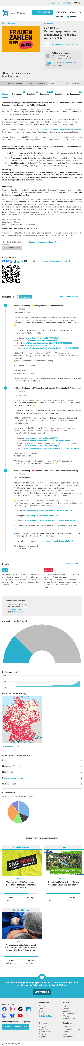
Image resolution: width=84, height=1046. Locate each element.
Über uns (42, 1006)
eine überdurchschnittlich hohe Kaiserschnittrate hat (57, 129)
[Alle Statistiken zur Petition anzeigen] (22, 742)
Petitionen (61, 12)
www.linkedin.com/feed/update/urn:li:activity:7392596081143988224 (51, 448)
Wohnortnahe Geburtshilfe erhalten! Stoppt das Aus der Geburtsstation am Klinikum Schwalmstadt (21, 947)
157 (49, 63)
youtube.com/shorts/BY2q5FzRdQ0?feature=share (50, 441)
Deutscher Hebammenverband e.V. (64, 44)
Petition (5, 94)
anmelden (67, 3)
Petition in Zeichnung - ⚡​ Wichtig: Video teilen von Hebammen (38, 306)
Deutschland (13, 23)
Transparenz (67, 1027)
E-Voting (66, 1016)
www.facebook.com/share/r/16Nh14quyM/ (42, 446)
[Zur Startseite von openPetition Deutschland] (14, 13)
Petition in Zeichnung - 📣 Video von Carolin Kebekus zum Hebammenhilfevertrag (46, 471)
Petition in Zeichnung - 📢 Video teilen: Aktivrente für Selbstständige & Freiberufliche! (47, 388)
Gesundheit (48, 23)
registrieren (54, 3)
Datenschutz (67, 1032)
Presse (42, 1014)
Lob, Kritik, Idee (45, 1016)
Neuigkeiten (31, 93)
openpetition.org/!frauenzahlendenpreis (52, 261)
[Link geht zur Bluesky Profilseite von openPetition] (12, 1015)
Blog (41, 1011)
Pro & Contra (17, 93)
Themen (42, 1034)
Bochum (63, 847)
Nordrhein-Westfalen (21, 847)
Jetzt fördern (42, 992)
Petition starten (42, 12)
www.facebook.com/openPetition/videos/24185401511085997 (50, 521)
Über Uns (59, 17)
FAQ (64, 1006)
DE (78, 3)
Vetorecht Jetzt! (69, 1019)
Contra (48, 570)
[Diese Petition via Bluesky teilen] (7, 261)
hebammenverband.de (14, 778)
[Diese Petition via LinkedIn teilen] (15, 261)
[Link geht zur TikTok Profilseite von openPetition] (20, 1009)
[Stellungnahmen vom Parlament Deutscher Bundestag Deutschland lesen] (42, 645)
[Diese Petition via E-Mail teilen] (25, 261)
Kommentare (45, 93)
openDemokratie (69, 1011)
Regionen (43, 1037)
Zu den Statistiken (9, 747)
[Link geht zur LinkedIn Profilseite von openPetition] (28, 1009)
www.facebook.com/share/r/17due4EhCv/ (42, 345)
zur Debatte (71, 564)
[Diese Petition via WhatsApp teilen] (19, 261)
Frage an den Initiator (12, 248)
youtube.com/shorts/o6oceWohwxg (44, 340)
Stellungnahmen (68, 63)
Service (73, 12)
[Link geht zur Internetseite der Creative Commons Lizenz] (3, 1044)
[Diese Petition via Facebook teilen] (3, 261)
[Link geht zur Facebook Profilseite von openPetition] (4, 1009)
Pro (5, 570)
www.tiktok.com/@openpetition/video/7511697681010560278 (47, 511)
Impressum (67, 1034)
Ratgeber (42, 1027)
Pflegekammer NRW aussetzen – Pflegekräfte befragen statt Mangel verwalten (21, 885)
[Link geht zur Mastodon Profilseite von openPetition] (4, 1015)
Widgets (66, 1008)
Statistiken (59, 94)
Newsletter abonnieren (16, 1027)
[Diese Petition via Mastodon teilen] (11, 261)
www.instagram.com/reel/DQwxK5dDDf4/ (42, 438)
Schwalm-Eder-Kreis (21, 910)
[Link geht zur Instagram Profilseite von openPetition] (12, 1009)
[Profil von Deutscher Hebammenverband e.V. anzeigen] (46, 46)
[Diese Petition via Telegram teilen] (22, 261)
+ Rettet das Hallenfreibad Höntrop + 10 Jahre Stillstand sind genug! (63, 883)
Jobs (41, 1008)
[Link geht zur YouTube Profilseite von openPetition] (20, 1015)
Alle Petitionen (44, 1029)
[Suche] (80, 12)
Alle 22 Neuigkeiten (68, 296)
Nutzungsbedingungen (71, 1029)
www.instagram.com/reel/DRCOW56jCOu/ (42, 338)
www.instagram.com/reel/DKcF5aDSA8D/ (42, 516)
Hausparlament (69, 1014)
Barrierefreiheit (68, 1037)
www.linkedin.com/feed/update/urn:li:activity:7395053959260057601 (51, 348)
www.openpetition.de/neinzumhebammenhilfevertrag (54, 541)
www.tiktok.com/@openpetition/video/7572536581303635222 (47, 343)
